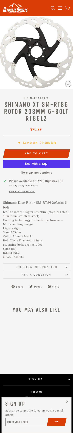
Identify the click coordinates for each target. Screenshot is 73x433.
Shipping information (37, 267)
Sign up (35, 379)
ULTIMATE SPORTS (36, 98)
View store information (22, 191)
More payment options (36, 172)
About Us (36, 391)
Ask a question (36, 274)
